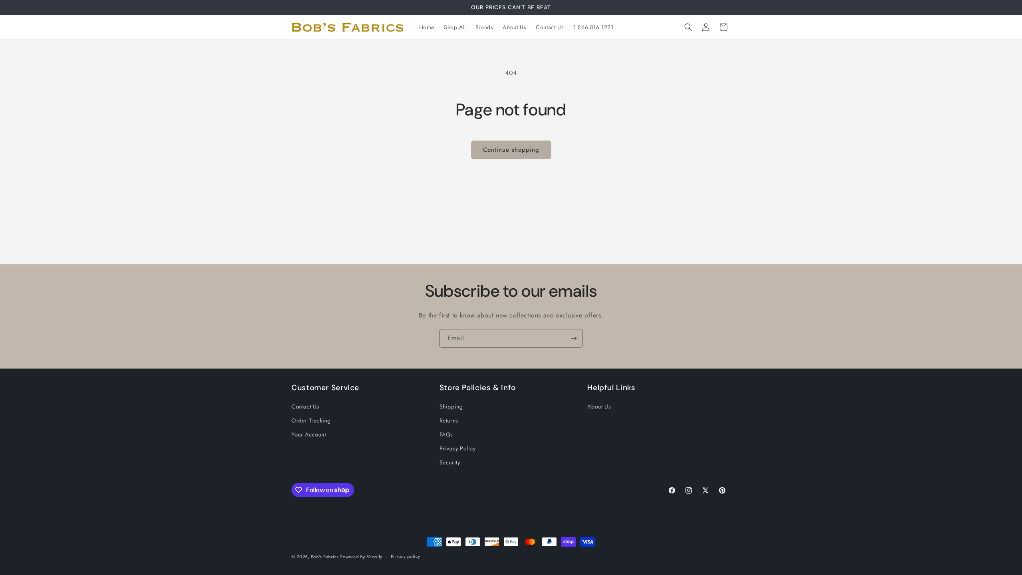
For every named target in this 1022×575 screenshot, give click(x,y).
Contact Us (305, 406)
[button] (688, 27)
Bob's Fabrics (325, 556)
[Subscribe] (573, 338)
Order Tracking (311, 420)
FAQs (446, 434)
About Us (599, 406)
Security (450, 462)
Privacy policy (405, 556)
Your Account (308, 434)
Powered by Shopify (361, 556)
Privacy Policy (458, 448)
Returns (449, 420)
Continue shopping (511, 149)
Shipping (451, 406)
